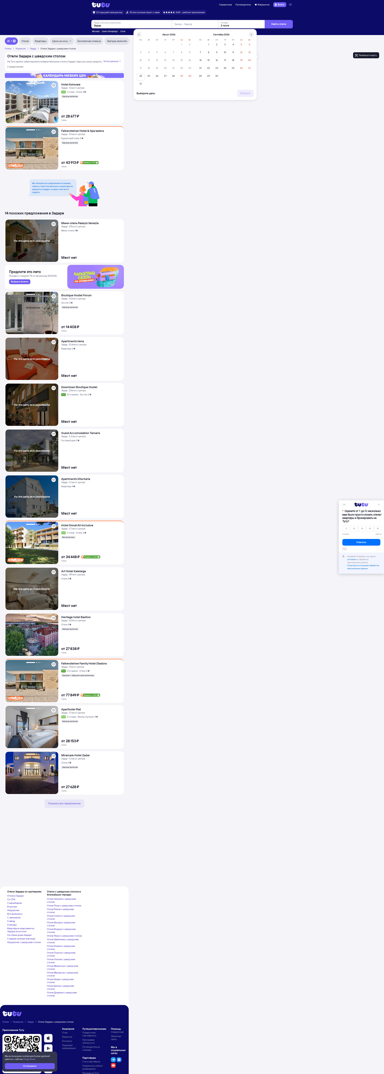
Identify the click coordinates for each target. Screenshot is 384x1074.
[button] (48, 1038)
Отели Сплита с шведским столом (61, 917)
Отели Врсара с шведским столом (61, 924)
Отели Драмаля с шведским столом (62, 994)
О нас (65, 1032)
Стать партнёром (91, 1061)
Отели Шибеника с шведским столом (63, 941)
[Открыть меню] (291, 4)
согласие (351, 559)
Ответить (361, 542)
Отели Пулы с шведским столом (64, 905)
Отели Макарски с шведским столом (62, 974)
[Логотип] (100, 4)
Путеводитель (243, 4)
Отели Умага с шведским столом (64, 935)
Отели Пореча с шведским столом (61, 954)
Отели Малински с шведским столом (62, 967)
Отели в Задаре (15, 895)
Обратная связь (116, 1038)
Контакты (67, 1041)
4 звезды (12, 924)
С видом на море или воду (21, 938)
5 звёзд (11, 921)
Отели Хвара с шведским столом (60, 981)
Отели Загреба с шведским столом (61, 900)
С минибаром (14, 903)
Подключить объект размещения (92, 1067)
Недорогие (13, 910)
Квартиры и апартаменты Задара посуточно (20, 930)
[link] (19, 281)
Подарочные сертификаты (89, 1034)
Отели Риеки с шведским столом (60, 911)
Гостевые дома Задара (19, 935)
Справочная (225, 4)
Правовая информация (69, 1047)
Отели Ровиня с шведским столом (61, 947)
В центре (12, 906)
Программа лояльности (88, 1041)
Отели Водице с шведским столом (61, 931)
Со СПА (11, 899)
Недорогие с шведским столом (24, 942)
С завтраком (14, 917)
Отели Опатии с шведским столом (61, 961)
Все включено (14, 913)
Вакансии (67, 1036)
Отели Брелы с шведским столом (60, 987)
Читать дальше (110, 61)
